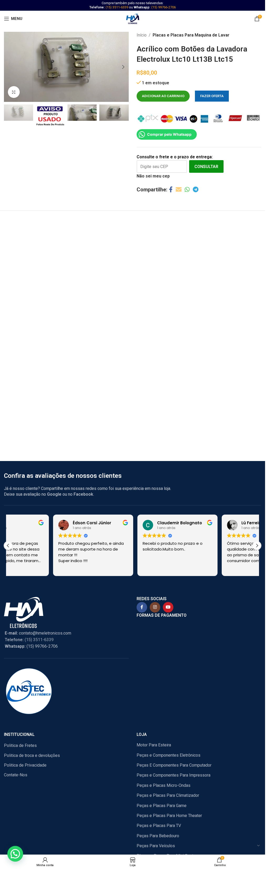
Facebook (83, 494)
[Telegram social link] (195, 190)
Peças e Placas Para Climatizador (168, 795)
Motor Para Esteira (154, 744)
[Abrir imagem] (14, 92)
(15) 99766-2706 (163, 7)
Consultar (206, 166)
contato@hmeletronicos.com (38, 633)
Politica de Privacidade (25, 765)
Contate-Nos (15, 774)
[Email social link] (178, 190)
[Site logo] (132, 18)
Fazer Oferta (212, 96)
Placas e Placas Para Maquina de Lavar (191, 35)
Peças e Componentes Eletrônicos (168, 755)
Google (54, 494)
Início (142, 35)
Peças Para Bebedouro (158, 835)
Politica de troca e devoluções (32, 755)
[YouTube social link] (168, 607)
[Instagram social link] (155, 607)
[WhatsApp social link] (187, 190)
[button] (9, 67)
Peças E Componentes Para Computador (174, 765)
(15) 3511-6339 (117, 7)
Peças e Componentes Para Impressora (173, 775)
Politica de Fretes (20, 745)
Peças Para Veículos (156, 845)
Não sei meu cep (153, 176)
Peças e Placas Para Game (162, 805)
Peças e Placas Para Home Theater (169, 815)
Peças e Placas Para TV (159, 825)
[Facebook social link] (170, 190)
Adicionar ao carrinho (163, 96)
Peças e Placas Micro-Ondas (163, 785)
